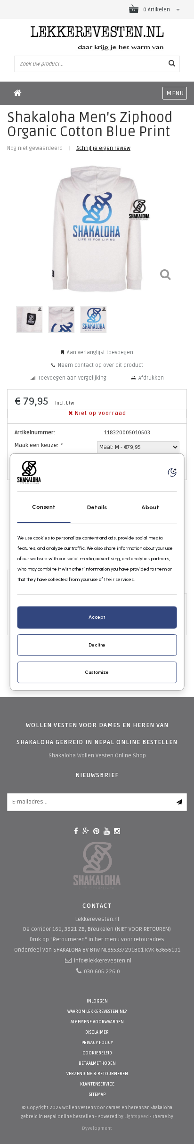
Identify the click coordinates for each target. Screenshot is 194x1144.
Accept (97, 617)
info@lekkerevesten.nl (102, 960)
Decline (97, 645)
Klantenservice (97, 1084)
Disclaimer (97, 1032)
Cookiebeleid (97, 1053)
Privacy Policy (97, 1042)
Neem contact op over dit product (100, 365)
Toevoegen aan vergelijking (72, 378)
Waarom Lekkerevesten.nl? (97, 1011)
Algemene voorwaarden (97, 1022)
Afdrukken (151, 378)
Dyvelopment (97, 1128)
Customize (97, 672)
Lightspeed (136, 1116)
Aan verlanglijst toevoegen (100, 352)
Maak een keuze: (38, 445)
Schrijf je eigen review (103, 148)
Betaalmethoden (97, 1063)
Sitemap (97, 1094)
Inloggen (97, 1001)
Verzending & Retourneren (97, 1074)
